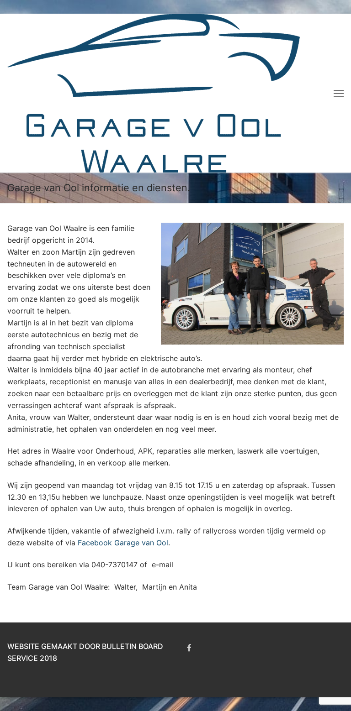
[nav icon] (339, 93)
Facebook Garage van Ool (123, 542)
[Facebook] (189, 648)
